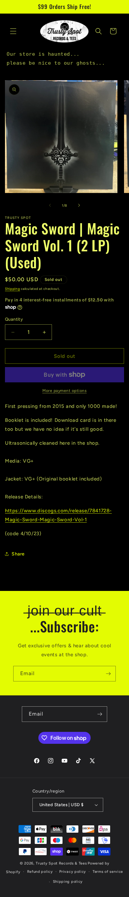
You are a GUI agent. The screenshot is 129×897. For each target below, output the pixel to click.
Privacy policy (72, 871)
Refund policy (40, 871)
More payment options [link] (64, 390)
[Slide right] (79, 205)
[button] (13, 31)
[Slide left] (50, 205)
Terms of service (108, 871)
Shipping (12, 289)
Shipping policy (68, 881)
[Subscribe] (108, 673)
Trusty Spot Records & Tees (61, 863)
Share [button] (18, 554)
